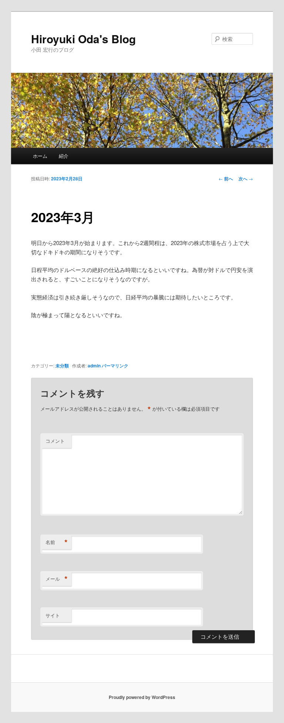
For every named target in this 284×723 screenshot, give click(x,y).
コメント (55, 440)
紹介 (63, 155)
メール (56, 579)
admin (94, 365)
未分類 (62, 365)
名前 (56, 542)
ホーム (40, 155)
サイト (52, 615)
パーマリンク (115, 365)
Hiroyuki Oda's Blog (83, 39)
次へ (246, 178)
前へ (226, 178)
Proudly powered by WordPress (142, 697)
